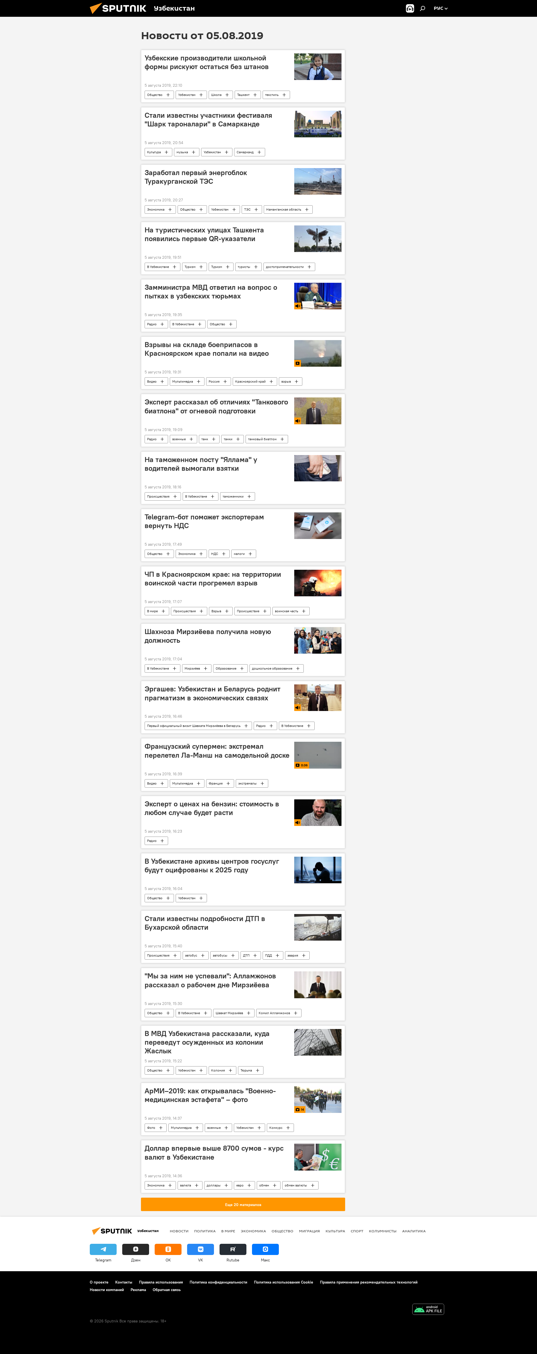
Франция (216, 783)
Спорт (357, 1230)
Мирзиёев (192, 668)
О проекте (99, 1282)
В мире (152, 611)
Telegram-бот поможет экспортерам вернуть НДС (204, 521)
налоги (239, 554)
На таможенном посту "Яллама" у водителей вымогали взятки (201, 464)
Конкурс (275, 1127)
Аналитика (414, 1230)
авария (293, 955)
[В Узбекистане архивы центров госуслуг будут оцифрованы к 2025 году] (317, 870)
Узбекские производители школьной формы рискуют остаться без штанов (207, 62)
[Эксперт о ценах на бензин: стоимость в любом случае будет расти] (317, 812)
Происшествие (248, 611)
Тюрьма (246, 1070)
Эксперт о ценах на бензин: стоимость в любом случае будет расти (212, 808)
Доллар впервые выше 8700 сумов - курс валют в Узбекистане (214, 1152)
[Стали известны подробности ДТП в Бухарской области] (317, 927)
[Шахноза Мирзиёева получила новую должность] (317, 640)
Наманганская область (283, 209)
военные (179, 439)
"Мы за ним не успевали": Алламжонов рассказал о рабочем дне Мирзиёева (210, 980)
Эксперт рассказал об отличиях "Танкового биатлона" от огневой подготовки (216, 406)
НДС (214, 554)
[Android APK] (428, 1310)
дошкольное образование (272, 668)
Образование (226, 668)
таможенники (233, 496)
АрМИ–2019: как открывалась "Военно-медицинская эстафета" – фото (210, 1095)
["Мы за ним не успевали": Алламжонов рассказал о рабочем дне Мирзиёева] (317, 984)
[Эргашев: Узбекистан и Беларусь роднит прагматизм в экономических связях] (317, 697)
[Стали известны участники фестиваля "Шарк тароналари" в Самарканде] (317, 124)
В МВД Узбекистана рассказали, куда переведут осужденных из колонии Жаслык (207, 1042)
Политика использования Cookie (283, 1282)
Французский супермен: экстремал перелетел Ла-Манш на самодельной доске (217, 750)
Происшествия (158, 496)
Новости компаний (107, 1289)
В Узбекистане (158, 267)
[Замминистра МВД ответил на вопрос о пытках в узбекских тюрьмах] (317, 296)
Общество (154, 95)
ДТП (246, 955)
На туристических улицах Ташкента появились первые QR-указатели (204, 234)
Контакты (123, 1282)
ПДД (268, 955)
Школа (216, 95)
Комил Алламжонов (274, 1013)
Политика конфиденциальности (218, 1282)
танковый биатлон (262, 439)
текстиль (272, 95)
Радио (152, 324)
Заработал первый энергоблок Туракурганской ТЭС (196, 177)
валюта (185, 1185)
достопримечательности (285, 267)
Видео (152, 381)
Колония (218, 1070)
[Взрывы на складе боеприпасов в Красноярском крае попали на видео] (317, 353)
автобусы (220, 955)
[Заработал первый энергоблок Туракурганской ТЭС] (317, 181)
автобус (191, 955)
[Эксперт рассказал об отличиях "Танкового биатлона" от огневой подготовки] (317, 410)
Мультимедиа (182, 381)
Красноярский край (250, 381)
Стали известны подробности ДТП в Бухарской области (205, 923)
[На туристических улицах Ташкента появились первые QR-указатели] (317, 238)
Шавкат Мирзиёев (229, 1013)
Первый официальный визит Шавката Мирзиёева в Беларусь (194, 726)
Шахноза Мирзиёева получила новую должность (208, 636)
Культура (154, 152)
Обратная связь (167, 1289)
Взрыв (216, 611)
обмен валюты (296, 1185)
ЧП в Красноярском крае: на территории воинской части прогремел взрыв (213, 578)
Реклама (138, 1289)
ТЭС (247, 209)
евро (240, 1185)
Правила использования (161, 1282)
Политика (205, 1230)
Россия (214, 381)
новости (179, 1230)
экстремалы (247, 783)
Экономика (155, 209)
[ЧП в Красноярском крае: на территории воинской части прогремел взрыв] (317, 583)
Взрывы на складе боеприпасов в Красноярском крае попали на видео (207, 349)
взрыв (286, 381)
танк (204, 439)
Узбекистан (187, 95)
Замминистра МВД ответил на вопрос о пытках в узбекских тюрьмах (211, 291)
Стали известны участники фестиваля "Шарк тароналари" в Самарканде (208, 119)
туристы (244, 267)
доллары (214, 1185)
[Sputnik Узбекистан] (120, 15)
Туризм (190, 267)
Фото (151, 1127)
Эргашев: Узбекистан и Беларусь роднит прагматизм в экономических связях (213, 693)
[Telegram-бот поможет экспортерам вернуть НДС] (317, 525)
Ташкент (243, 95)
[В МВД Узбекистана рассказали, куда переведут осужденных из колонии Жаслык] (317, 1042)
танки (228, 439)
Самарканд (245, 152)
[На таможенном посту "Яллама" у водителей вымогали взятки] (317, 468)
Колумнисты (383, 1230)
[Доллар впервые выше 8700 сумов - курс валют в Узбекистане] (317, 1157)
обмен (264, 1185)
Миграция (309, 1230)
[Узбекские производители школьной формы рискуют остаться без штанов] (317, 66)
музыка (182, 152)
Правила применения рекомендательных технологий (369, 1282)
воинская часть (286, 611)
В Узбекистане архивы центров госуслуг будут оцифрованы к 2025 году (212, 865)
